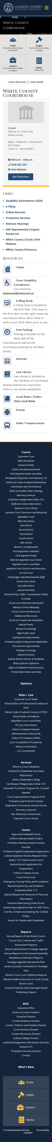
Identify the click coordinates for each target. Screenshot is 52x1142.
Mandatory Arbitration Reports (26, 957)
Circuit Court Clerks (26, 581)
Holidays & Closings (26, 650)
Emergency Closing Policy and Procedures (26, 881)
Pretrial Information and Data (26, 671)
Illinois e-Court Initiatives (26, 766)
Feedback (18, 1130)
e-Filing (10, 206)
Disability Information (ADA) (24, 200)
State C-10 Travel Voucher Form (26, 860)
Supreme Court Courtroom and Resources (26, 512)
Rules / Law (26, 695)
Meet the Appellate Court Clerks (26, 559)
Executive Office (26, 1008)
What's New (26, 1067)
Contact (26, 1055)
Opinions (26, 683)
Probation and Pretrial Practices (26, 801)
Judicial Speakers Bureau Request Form (26, 855)
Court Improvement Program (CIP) (26, 796)
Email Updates (28, 1131)
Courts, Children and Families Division (26, 1025)
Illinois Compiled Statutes (26, 729)
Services (26, 762)
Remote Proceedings (26, 628)
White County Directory (21, 249)
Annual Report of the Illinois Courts (26, 936)
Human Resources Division (26, 1033)
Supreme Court (26, 456)
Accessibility (42, 1130)
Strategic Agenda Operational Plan (26, 962)
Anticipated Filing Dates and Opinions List (26, 478)
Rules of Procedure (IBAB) (26, 738)
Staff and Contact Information (26, 503)
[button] (46, 7)
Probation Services (18, 218)
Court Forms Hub (26, 877)
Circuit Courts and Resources (26, 611)
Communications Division (26, 1021)
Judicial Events (26, 624)
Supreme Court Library (26, 508)
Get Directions (20, 176)
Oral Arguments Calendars (26, 551)
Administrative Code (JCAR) (26, 733)
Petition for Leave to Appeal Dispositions (26, 482)
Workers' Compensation (26, 547)
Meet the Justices (26, 460)
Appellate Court (26, 516)
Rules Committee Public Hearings (26, 491)
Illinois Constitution (26, 746)
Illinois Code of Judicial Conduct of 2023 (26, 712)
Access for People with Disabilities (26, 620)
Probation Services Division (26, 1051)
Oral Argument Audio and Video (26, 473)
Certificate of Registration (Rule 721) (26, 499)
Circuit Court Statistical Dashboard (26, 603)
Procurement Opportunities (26, 646)
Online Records (15, 212)
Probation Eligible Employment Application (26, 641)
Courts (26, 452)
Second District (26, 529)
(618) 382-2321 (19, 164)
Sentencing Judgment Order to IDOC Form (26, 907)
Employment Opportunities (26, 637)
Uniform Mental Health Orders (26, 838)
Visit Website (18, 169)
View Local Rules (24, 401)
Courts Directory (17, 81)
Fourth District (26, 538)
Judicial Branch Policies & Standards (26, 659)
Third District (26, 534)
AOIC (26, 1003)
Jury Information (26, 585)
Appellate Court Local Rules (26, 564)
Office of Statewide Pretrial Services (26, 667)
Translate (8, 1130)
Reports (26, 932)
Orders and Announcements (26, 469)
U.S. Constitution (26, 750)
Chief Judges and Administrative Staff (26, 577)
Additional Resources (26, 615)
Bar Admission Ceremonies (26, 814)
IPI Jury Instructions (26, 725)
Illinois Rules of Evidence (26, 716)
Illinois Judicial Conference (26, 663)
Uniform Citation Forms (26, 873)
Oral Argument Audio (26, 555)
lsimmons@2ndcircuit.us (18, 293)
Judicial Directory (26, 590)
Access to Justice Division (26, 1012)
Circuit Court (26, 572)
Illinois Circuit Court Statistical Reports (26, 975)
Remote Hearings (17, 223)
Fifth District (26, 542)
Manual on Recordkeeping (26, 607)
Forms (26, 830)
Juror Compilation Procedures (26, 742)
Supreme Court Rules (26, 699)
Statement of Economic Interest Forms (26, 805)
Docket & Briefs (26, 465)
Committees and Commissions (26, 486)
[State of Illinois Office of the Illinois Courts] (23, 7)
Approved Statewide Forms (26, 834)
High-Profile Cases (26, 633)
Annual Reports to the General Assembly (26, 953)
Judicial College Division (26, 1038)
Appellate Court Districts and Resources (26, 568)
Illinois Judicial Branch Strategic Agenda (26, 949)
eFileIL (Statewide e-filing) (26, 779)
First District (26, 525)
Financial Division (26, 1016)
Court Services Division (26, 1029)
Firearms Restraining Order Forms (26, 903)
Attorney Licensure (26, 495)
